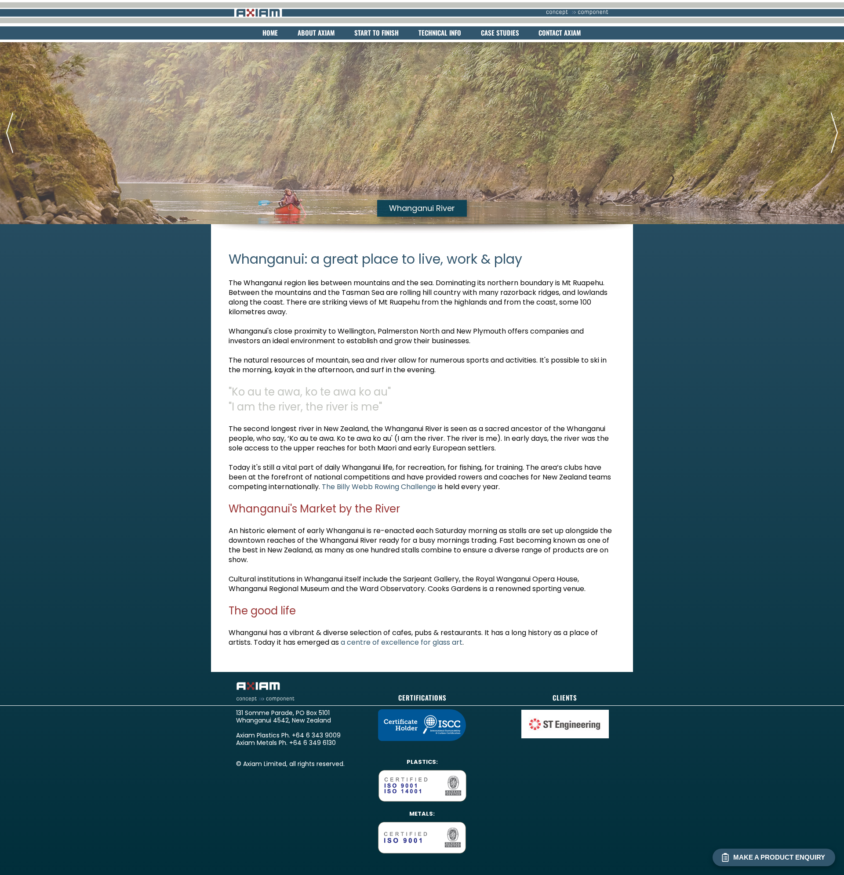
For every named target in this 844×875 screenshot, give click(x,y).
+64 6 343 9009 (316, 735)
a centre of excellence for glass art (401, 642)
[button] (6, 133)
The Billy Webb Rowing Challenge (379, 487)
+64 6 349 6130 (312, 742)
